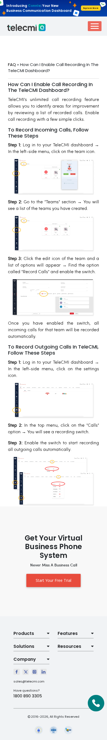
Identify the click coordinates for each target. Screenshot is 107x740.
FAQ (12, 64)
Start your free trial (53, 580)
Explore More (90, 8)
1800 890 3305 (27, 696)
